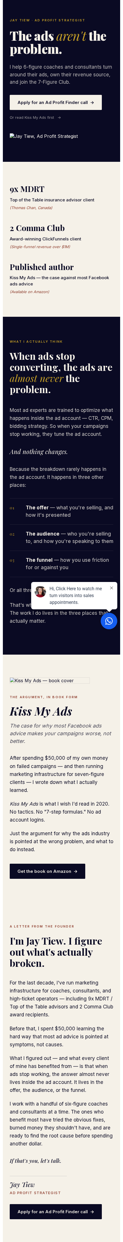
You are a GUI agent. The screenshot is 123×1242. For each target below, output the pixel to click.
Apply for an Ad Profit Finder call (55, 102)
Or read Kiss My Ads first (35, 117)
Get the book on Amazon (47, 871)
